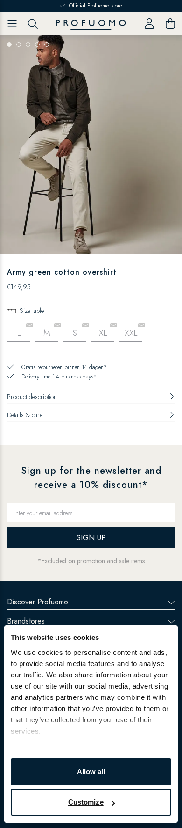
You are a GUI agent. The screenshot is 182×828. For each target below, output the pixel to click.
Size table (32, 310)
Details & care (24, 415)
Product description (32, 396)
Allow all (91, 772)
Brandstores (26, 621)
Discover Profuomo (37, 601)
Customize (86, 802)
